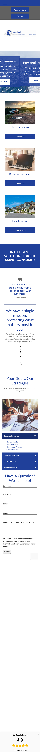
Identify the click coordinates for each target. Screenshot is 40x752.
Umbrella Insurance (11, 455)
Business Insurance (11, 436)
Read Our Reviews (20, 742)
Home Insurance (10, 467)
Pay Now (20, 16)
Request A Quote (20, 10)
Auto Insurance (10, 461)
